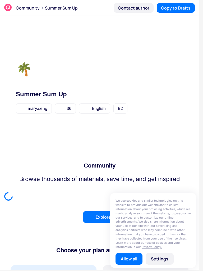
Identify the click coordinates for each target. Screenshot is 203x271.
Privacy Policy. (152, 247)
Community (28, 8)
